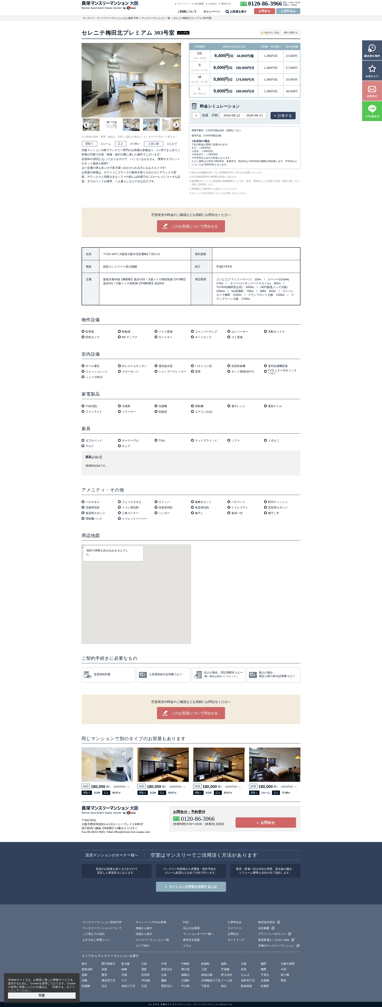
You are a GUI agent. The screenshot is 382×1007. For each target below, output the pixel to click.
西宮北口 (166, 986)
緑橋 (124, 969)
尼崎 (84, 974)
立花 (144, 986)
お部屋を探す (238, 11)
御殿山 (185, 974)
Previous (87, 125)
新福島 (205, 963)
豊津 (104, 974)
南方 (84, 963)
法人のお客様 (191, 928)
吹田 (244, 969)
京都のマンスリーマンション (276, 945)
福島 (224, 963)
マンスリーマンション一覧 (155, 18)
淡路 (104, 969)
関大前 (185, 969)
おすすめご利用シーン (96, 939)
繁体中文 (226, 3)
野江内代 (226, 974)
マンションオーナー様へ (198, 933)
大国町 (185, 980)
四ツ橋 (285, 974)
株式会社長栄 (266, 922)
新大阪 (125, 963)
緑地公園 (206, 974)
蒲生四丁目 (108, 980)
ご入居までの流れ (94, 933)
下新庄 (205, 986)
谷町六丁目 (128, 986)
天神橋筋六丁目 (211, 980)
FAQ (186, 922)
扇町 (144, 969)
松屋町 (265, 986)
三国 (204, 969)
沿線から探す (144, 933)
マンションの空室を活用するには (193, 886)
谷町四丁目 (248, 980)
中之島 (185, 986)
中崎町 (185, 963)
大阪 (244, 963)
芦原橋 (225, 969)
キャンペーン (212, 11)
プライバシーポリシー (272, 933)
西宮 (283, 980)
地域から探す (144, 928)
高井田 (145, 974)
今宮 (283, 969)
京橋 (84, 980)
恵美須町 (87, 969)
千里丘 (265, 974)
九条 (164, 974)
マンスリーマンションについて (102, 928)
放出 (224, 986)
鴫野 (263, 969)
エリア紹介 (143, 945)
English (213, 3)
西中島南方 (108, 963)
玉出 (104, 986)
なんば (245, 974)
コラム (187, 945)
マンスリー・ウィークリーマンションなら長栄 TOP (110, 18)
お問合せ (265, 11)
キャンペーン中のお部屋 (151, 922)
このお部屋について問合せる (194, 226)
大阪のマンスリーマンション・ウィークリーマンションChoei (193, 1004)
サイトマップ (236, 939)
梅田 (263, 963)
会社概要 (199, 3)
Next (176, 125)
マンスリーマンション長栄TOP (102, 922)
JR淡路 (145, 980)
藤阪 (164, 980)
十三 (124, 980)
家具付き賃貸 (191, 939)
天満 (124, 974)
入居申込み (288, 11)
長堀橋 (86, 986)
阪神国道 (246, 986)
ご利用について (187, 11)
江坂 (144, 963)
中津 (164, 963)
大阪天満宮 (288, 963)
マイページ (183, 3)
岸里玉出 (166, 969)
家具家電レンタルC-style (273, 939)
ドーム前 (226, 980)
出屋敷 (265, 980)
